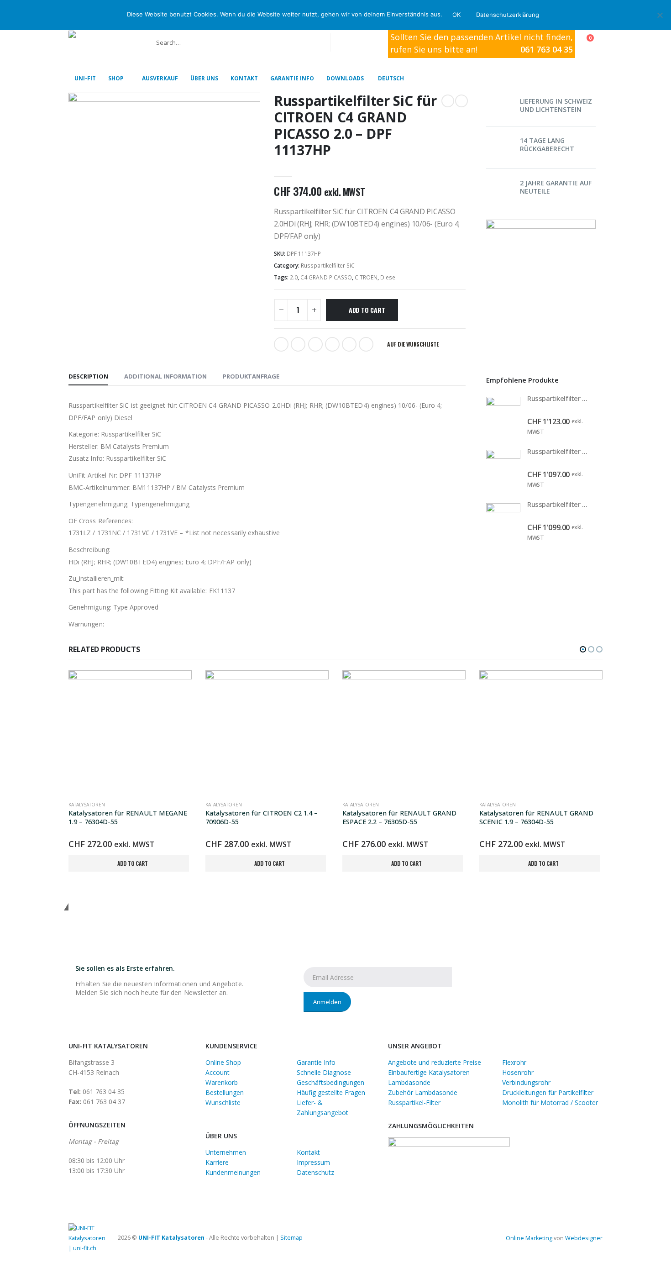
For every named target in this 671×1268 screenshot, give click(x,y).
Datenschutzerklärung (507, 14)
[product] (503, 414)
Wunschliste (223, 1102)
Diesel (388, 277)
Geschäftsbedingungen (330, 1082)
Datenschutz (315, 1172)
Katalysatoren (86, 804)
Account (217, 1072)
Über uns (204, 78)
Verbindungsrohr (526, 1082)
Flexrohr (514, 1062)
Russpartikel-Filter (414, 1102)
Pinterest (349, 344)
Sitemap (291, 1238)
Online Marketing (529, 1238)
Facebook (281, 344)
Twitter (298, 344)
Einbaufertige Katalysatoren (429, 1072)
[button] (583, 649)
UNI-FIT (85, 78)
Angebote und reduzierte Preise (434, 1062)
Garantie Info (292, 78)
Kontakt (244, 78)
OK (456, 14)
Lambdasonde (409, 1082)
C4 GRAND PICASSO (326, 277)
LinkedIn (315, 344)
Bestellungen (224, 1092)
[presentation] (586, 374)
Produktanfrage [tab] (251, 376)
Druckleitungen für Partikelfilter (547, 1092)
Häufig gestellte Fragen (331, 1092)
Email (366, 344)
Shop (115, 78)
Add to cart (367, 310)
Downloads (345, 78)
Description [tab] (88, 376)
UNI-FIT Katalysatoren (171, 1238)
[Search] (344, 42)
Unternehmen (225, 1152)
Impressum (313, 1162)
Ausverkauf (160, 78)
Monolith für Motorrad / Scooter (550, 1102)
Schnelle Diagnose (324, 1072)
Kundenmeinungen (233, 1172)
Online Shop (223, 1062)
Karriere (217, 1162)
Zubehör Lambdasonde (422, 1092)
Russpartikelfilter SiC (328, 265)
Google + (332, 344)
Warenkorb (221, 1082)
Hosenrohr (518, 1072)
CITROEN (366, 277)
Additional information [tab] (165, 376)
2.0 (294, 277)
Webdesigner (584, 1238)
